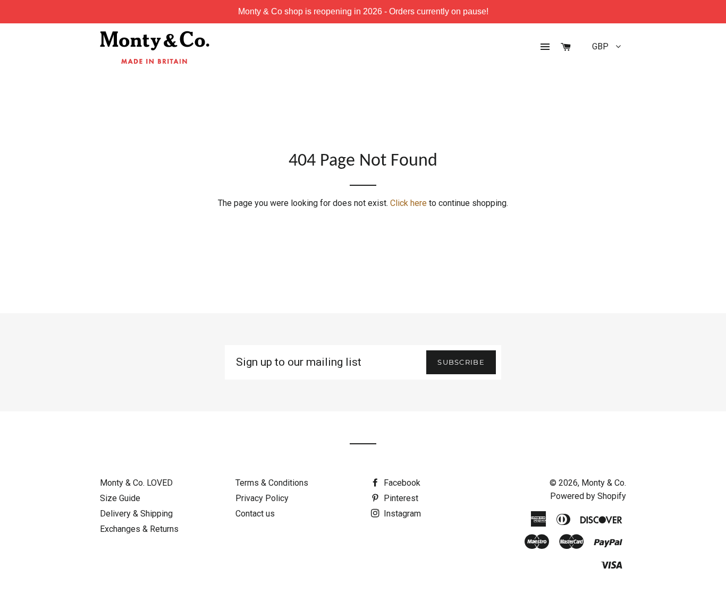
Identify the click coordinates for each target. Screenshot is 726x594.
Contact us (255, 514)
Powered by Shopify (588, 496)
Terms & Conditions (271, 483)
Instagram (401, 514)
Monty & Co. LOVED (136, 483)
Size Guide (120, 498)
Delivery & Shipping (136, 514)
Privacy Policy (262, 498)
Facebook (401, 483)
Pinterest (400, 498)
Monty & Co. (603, 483)
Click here (408, 203)
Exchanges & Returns (139, 529)
